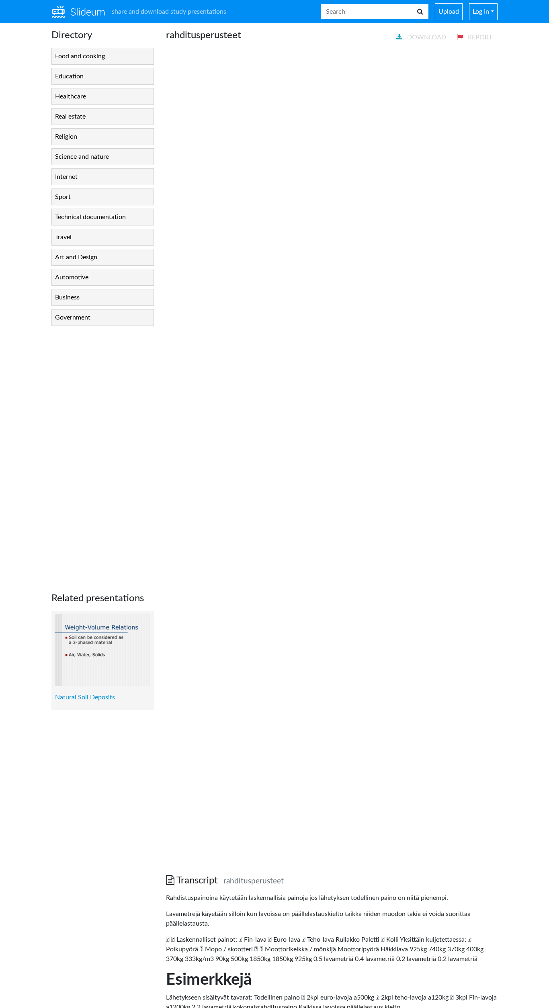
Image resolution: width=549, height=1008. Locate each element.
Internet (66, 177)
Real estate (70, 116)
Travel (63, 237)
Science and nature (82, 157)
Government (72, 317)
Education (69, 76)
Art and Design (76, 257)
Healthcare (70, 96)
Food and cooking (80, 56)
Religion (66, 136)
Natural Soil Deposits (85, 697)
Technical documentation (90, 217)
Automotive (71, 277)
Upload (448, 11)
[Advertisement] (102, 453)
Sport (63, 197)
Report (479, 37)
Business (67, 297)
